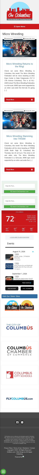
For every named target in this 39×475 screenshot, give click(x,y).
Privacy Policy (8, 448)
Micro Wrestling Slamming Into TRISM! (19, 137)
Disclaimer (26, 448)
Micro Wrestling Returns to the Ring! (19, 65)
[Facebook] (17, 422)
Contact (32, 448)
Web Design (20, 452)
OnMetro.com (11, 452)
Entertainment (9, 38)
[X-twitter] (22, 422)
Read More (10, 99)
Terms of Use (18, 448)
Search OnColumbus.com (20, 191)
